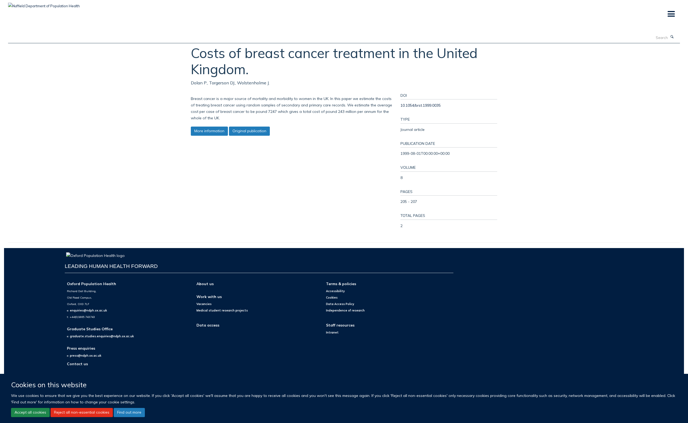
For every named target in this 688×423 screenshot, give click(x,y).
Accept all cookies (30, 412)
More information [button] (209, 130)
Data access (207, 325)
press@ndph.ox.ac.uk (85, 355)
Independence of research (345, 310)
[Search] (672, 37)
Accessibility (335, 291)
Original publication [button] (249, 130)
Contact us (77, 363)
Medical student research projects (222, 310)
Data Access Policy (340, 304)
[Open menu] (671, 14)
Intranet (332, 332)
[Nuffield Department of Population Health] (44, 4)
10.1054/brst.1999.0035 (420, 105)
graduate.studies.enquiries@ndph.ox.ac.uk (102, 336)
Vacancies (204, 304)
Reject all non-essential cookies (81, 412)
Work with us (209, 296)
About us (205, 283)
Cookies (332, 297)
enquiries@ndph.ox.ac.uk (88, 310)
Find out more (129, 412)
